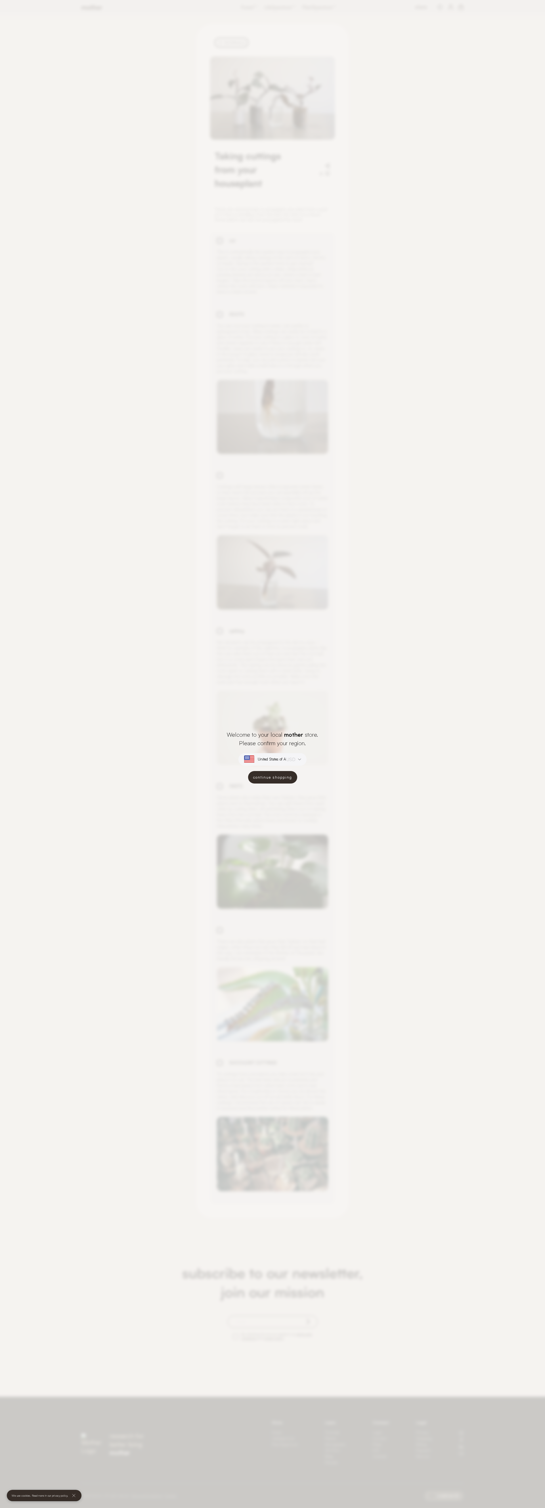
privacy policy (59, 1495)
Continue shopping (272, 777)
